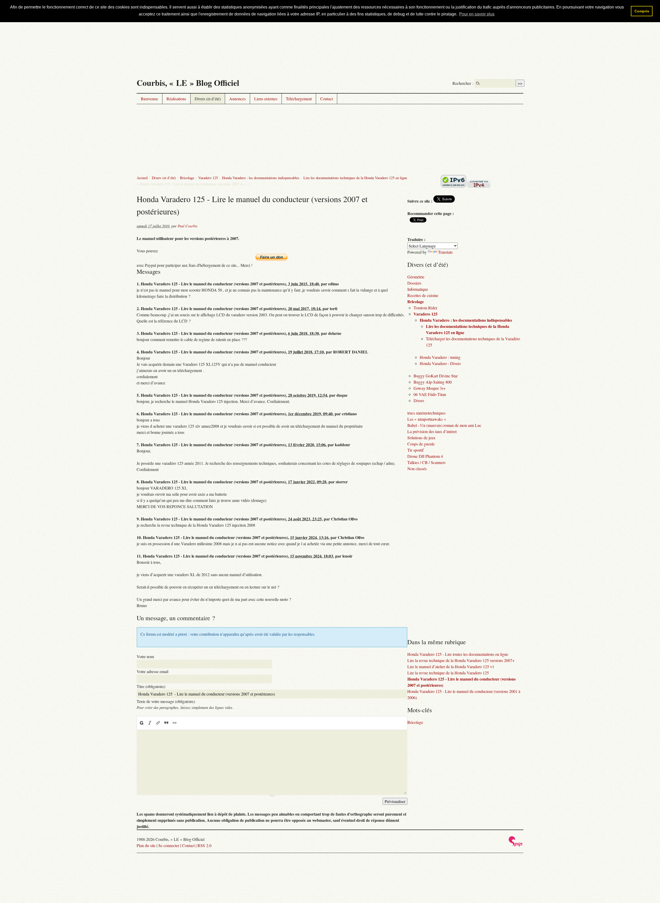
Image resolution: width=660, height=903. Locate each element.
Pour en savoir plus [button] (476, 14)
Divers (419, 400)
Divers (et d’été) (208, 98)
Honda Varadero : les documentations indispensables (260, 177)
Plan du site (146, 845)
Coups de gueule (421, 443)
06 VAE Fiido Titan (430, 394)
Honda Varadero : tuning (440, 357)
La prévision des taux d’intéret (432, 431)
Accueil (142, 177)
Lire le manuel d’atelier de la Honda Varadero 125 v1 (450, 666)
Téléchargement (299, 98)
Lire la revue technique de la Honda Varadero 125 (448, 672)
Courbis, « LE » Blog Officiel (188, 83)
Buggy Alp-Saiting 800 (433, 382)
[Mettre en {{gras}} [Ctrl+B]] (141, 722)
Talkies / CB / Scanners (426, 462)
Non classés (417, 468)
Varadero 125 (208, 177)
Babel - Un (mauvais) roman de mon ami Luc (444, 425)
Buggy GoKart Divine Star (436, 375)
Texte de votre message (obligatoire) (166, 701)
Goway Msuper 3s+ (430, 388)
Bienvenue (149, 98)
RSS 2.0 (204, 845)
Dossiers (414, 283)
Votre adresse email (152, 671)
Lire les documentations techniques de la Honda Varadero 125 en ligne (355, 177)
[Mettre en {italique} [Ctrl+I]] (150, 722)
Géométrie (415, 276)
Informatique (417, 289)
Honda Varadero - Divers (440, 363)
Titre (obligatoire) (151, 686)
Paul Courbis (187, 225)
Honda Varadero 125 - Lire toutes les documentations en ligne (457, 654)
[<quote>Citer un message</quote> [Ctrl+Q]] (166, 722)
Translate (445, 252)
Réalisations (176, 98)
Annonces (237, 98)
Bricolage (187, 177)
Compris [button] (641, 11)
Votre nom (145, 656)
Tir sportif (415, 450)
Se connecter (168, 845)
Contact (326, 98)
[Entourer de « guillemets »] (174, 722)
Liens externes (265, 98)
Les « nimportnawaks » (426, 419)
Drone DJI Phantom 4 (425, 456)
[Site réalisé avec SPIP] (515, 845)
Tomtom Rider (425, 307)
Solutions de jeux (421, 437)
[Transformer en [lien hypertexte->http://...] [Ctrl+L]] (158, 722)
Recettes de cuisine (422, 295)
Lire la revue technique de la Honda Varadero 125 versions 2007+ (461, 660)
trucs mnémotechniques (426, 413)
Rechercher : (462, 83)
